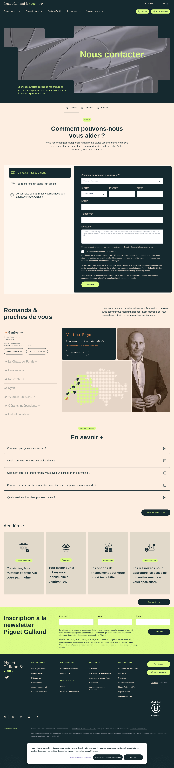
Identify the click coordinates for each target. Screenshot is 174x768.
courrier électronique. (138, 729)
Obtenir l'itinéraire (12, 351)
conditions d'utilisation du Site (84, 729)
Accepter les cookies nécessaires (108, 757)
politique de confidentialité (100, 258)
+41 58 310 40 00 (35, 351)
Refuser (133, 757)
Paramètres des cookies (80, 757)
